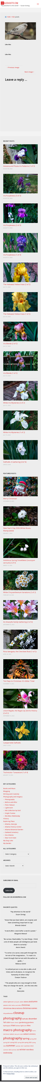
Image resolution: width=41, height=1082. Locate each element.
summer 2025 (15, 1050)
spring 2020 (33, 1039)
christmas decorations (12, 1008)
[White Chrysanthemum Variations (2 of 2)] (20, 580)
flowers (12, 1022)
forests (17, 1022)
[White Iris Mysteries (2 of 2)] (20, 390)
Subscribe (9, 890)
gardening (23, 1022)
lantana (18, 1025)
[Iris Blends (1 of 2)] (20, 361)
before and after (16, 1005)
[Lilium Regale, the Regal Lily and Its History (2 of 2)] (20, 698)
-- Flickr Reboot (9, 805)
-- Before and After (10, 802)
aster (21, 1002)
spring (26, 1038)
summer (10, 1045)
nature (12, 1034)
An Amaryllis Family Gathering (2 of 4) (18, 622)
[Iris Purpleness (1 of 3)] (20, 243)
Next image (28, 72)
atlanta (26, 1002)
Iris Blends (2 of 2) (10, 343)
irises (13, 1025)
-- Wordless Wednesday (11, 816)
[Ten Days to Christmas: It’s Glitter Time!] (20, 669)
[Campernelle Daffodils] (20, 730)
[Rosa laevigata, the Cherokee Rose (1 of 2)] (20, 639)
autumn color (7, 1005)
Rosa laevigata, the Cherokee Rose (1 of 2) (19, 651)
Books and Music (9, 788)
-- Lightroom (8, 808)
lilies (28, 1025)
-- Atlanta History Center (12, 827)
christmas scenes (30, 1008)
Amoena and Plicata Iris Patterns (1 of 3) (19, 166)
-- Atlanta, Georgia (10, 824)
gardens (30, 1022)
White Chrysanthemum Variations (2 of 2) (19, 592)
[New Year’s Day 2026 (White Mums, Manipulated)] (20, 516)
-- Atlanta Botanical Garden (13, 830)
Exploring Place (9, 821)
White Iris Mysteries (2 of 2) (14, 403)
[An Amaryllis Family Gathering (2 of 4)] (20, 610)
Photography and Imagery (12, 797)
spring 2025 (28, 1042)
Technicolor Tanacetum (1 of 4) (15, 772)
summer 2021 (20, 1046)
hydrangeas (7, 1026)
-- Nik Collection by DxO (12, 810)
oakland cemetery (29, 1034)
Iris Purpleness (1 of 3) (12, 255)
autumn (33, 1001)
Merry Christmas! (10, 498)
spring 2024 (21, 1042)
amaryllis (16, 1002)
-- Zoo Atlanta (8, 835)
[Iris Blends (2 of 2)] (20, 331)
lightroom (24, 1025)
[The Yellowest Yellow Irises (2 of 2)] (20, 272)
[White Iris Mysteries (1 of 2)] (20, 420)
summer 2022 (29, 1046)
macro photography (17, 1030)
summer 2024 (7, 1050)
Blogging (6, 791)
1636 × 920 (11, 17)
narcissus (6, 1034)
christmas (25, 1005)
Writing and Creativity (11, 794)
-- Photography (9, 799)
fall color (6, 1022)
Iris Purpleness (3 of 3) (12, 196)
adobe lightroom (8, 1002)
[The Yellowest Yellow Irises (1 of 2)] (20, 302)
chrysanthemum (8, 1013)
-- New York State (9, 838)
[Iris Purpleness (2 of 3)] (20, 213)
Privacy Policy (11, 1074)
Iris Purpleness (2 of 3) (12, 225)
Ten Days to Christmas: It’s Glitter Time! (18, 681)
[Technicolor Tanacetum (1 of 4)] (20, 760)
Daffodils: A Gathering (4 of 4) (14, 462)
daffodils (25, 1019)
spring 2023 (13, 1042)
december (32, 1018)
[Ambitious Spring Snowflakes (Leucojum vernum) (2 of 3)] (20, 548)
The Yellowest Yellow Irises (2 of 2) (16, 284)
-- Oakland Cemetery (10, 832)
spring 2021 (6, 1042)
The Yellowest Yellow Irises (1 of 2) (16, 314)
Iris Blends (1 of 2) (10, 373)
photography (12, 1038)
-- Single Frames (9, 813)
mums (34, 1030)
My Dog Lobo (8, 841)
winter (23, 1049)
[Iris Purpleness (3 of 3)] (20, 183)
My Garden (7, 843)
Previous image (13, 67)
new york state (18, 1034)
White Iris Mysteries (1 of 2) (14, 432)
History (6, 819)
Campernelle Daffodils (12, 743)
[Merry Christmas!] (20, 486)
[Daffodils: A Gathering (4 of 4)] (20, 450)
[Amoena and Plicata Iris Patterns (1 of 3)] (20, 154)
